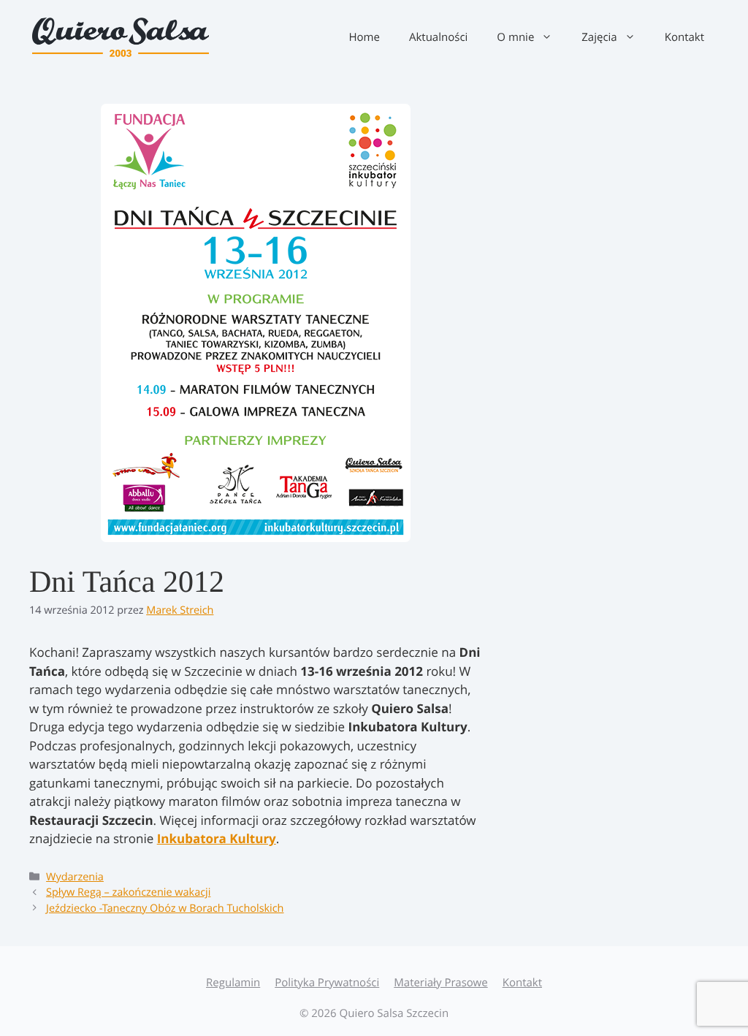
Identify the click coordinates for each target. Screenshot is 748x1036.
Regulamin (233, 982)
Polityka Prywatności (327, 982)
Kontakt (684, 37)
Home (364, 37)
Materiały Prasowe (440, 982)
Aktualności (438, 37)
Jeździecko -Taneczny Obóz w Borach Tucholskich (164, 908)
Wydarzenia (75, 877)
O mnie (515, 37)
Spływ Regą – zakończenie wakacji (128, 892)
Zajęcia (599, 37)
